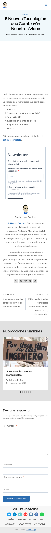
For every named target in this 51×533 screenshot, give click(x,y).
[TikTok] (20, 514)
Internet (25, 14)
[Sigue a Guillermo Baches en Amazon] (35, 281)
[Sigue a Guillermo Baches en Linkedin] (30, 281)
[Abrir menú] (46, 5)
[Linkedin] (36, 514)
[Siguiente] (44, 363)
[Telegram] (15, 514)
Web (6, 489)
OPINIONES (10, 524)
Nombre (9, 464)
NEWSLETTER (25, 524)
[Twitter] (9, 514)
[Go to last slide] (7, 363)
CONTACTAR (40, 524)
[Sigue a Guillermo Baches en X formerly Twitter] (16, 281)
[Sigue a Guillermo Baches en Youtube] (25, 281)
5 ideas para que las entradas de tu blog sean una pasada (13, 300)
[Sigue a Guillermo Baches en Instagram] (21, 281)
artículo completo (12, 139)
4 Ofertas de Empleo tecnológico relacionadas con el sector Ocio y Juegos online (38, 304)
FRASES (32, 519)
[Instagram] (31, 514)
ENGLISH (22, 519)
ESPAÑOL (10, 519)
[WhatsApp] (42, 514)
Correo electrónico (14, 477)
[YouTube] (25, 514)
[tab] (20, 392)
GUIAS (42, 519)
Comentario (10, 425)
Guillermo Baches (16, 35)
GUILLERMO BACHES (25, 509)
